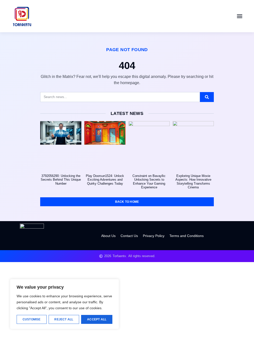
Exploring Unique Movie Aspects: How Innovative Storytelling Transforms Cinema (193, 181)
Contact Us (129, 236)
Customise (32, 319)
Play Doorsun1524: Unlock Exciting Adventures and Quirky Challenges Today (105, 179)
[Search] (207, 97)
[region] (64, 304)
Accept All (96, 319)
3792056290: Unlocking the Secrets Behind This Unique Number (61, 179)
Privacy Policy (153, 236)
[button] (239, 16)
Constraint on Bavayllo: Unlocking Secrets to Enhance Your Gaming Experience (149, 181)
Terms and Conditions (186, 236)
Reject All (63, 319)
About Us (108, 236)
